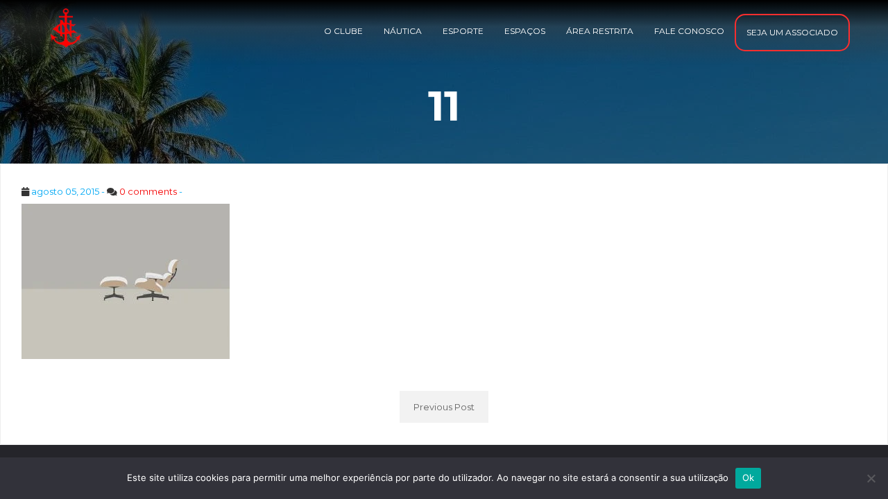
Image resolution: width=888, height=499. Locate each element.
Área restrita (599, 31)
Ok (748, 477)
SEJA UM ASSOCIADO (792, 32)
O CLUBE (343, 31)
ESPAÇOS (524, 31)
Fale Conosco (689, 31)
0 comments (148, 191)
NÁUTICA (403, 31)
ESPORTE (463, 31)
